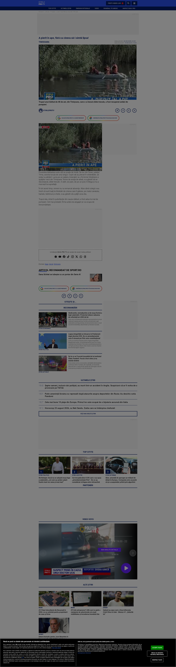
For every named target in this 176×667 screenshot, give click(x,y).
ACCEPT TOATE (157, 647)
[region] (88, 652)
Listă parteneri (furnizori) (84, 653)
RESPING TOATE (157, 660)
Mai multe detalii (56, 647)
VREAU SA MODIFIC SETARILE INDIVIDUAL (157, 653)
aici (23, 657)
